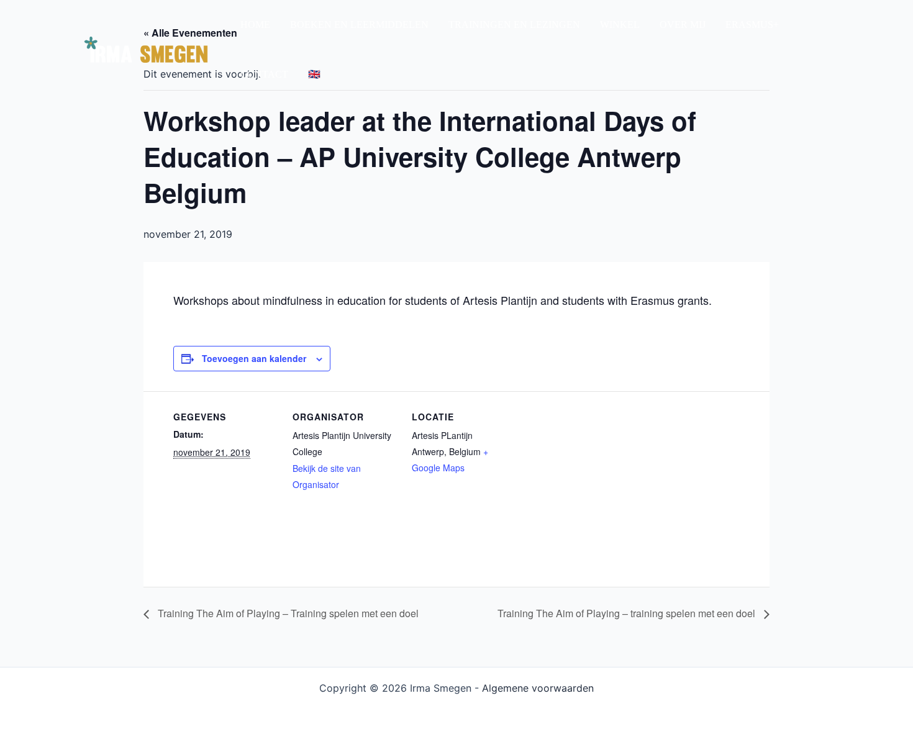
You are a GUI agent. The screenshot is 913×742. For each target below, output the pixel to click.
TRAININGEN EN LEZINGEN (514, 24)
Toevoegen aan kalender (254, 358)
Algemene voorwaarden (538, 688)
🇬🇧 (314, 74)
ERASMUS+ (752, 24)
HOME (255, 24)
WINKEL (620, 24)
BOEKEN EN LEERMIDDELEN (359, 24)
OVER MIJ (683, 24)
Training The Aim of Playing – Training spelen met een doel (287, 613)
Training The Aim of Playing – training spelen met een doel (627, 613)
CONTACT (264, 74)
